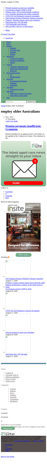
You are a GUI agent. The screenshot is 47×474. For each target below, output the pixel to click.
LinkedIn (4, 413)
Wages (12, 63)
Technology (14, 399)
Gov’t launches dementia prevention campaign (22, 14)
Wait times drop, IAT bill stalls (16, 22)
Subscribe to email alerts (18, 96)
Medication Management (19, 69)
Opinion (13, 52)
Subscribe (9, 91)
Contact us (9, 373)
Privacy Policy (10, 379)
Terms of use (10, 381)
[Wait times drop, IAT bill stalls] (18, 352)
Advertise (9, 87)
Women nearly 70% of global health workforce (22, 12)
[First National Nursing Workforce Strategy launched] (18, 277)
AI (11, 75)
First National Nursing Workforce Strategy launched (24, 18)
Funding (13, 48)
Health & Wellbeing (17, 61)
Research (13, 71)
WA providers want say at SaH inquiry (19, 26)
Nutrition (13, 83)
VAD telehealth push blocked (16, 24)
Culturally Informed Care (19, 67)
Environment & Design (18, 81)
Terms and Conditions (22, 441)
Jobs (8, 98)
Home (3, 106)
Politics (12, 54)
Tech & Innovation (13, 73)
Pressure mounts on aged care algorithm (19, 8)
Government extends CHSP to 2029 (18, 10)
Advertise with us (11, 375)
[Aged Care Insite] (8, 34)
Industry (9, 46)
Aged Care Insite (11, 121)
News (8, 44)
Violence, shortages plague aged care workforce (22, 20)
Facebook (4, 417)
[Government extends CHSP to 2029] (25, 287)
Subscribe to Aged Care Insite (20, 94)
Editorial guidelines (12, 377)
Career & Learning (17, 58)
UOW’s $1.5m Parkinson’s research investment (22, 16)
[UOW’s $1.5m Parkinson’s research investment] (18, 309)
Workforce (10, 56)
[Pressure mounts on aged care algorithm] (18, 330)
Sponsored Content (17, 89)
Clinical (9, 65)
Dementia (13, 85)
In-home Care (15, 50)
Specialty (9, 79)
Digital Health (15, 77)
